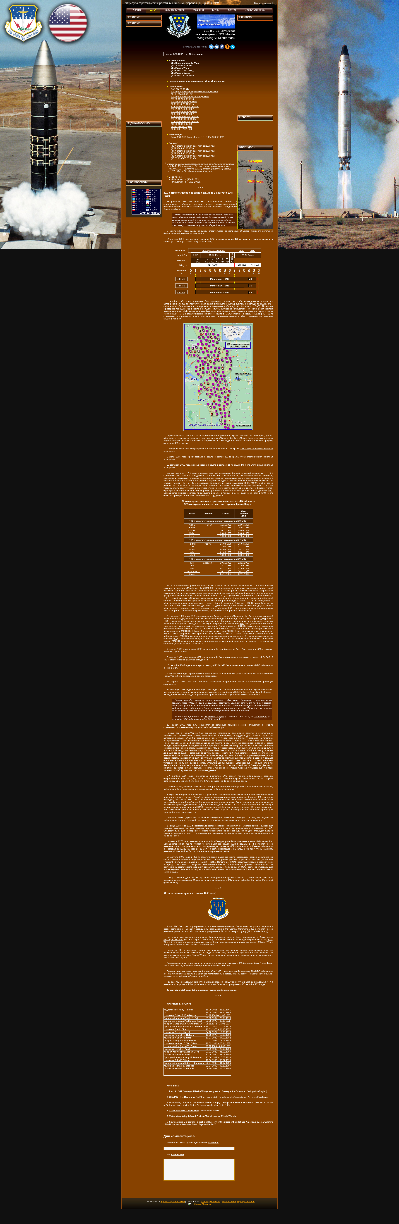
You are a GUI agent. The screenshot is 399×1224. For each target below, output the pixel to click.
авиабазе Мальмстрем (209, 973)
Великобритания (174, 9)
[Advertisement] (144, 74)
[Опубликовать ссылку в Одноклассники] (227, 47)
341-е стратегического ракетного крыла (201, 313)
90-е (270, 939)
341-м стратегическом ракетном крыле (209, 851)
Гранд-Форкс (260, 716)
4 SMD (207, 260)
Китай (215, 9)
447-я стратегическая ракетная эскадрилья (192, 151)
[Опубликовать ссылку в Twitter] (198, 47)
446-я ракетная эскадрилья (252, 982)
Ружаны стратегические (173, 1201)
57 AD (217, 260)
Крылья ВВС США (174, 54)
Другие (232, 9)
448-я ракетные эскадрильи (202, 984)
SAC (257, 306)
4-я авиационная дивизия (184, 101)
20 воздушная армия (181, 126)
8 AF (232, 255)
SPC (252, 250)
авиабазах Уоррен (214, 716)
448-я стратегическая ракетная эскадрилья (192, 156)
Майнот (177, 318)
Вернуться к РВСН (256, 9)
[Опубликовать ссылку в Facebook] (222, 47)
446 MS (181, 279)
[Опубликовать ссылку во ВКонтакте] (216, 47)
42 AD (232, 260)
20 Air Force (248, 255)
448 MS (181, 292)
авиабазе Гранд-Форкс (212, 727)
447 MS (181, 285)
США (153, 9)
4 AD (212, 260)
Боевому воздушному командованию (205, 929)
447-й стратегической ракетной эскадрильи (185, 659)
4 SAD (198, 260)
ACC (241, 250)
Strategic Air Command (213, 250)
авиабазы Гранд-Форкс (261, 963)
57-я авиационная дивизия (185, 106)
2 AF (195, 255)
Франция (198, 9)
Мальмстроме (233, 313)
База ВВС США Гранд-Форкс (185, 137)
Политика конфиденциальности (238, 1201)
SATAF (188, 738)
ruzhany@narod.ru (210, 1201)
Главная (137, 9)
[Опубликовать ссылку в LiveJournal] (232, 47)
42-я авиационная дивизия (185, 121)
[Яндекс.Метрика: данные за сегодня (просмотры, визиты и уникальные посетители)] (199, 1204)
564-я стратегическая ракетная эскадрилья (250, 608)
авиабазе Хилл (208, 311)
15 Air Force (215, 255)
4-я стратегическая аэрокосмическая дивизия (194, 91)
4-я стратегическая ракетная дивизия (190, 96)
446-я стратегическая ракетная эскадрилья (192, 146)
